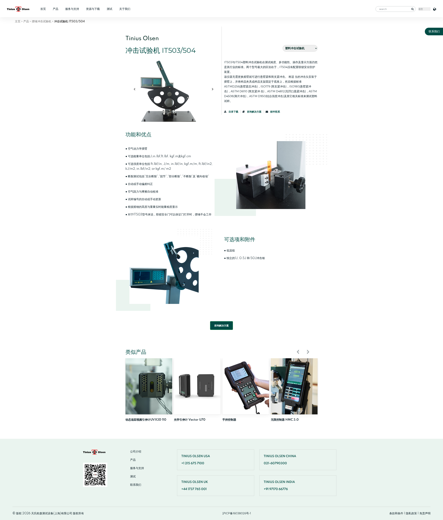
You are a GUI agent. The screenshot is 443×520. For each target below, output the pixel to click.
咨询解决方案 (254, 111)
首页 (43, 9)
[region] (172, 90)
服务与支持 (72, 9)
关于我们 (124, 9)
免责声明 (425, 513)
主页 (17, 21)
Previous (298, 352)
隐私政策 (411, 513)
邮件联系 (275, 111)
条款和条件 (396, 513)
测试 (109, 9)
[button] (134, 89)
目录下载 (233, 111)
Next (308, 352)
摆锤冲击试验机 (41, 21)
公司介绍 (135, 451)
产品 (55, 9)
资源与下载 (93, 9)
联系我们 (135, 484)
